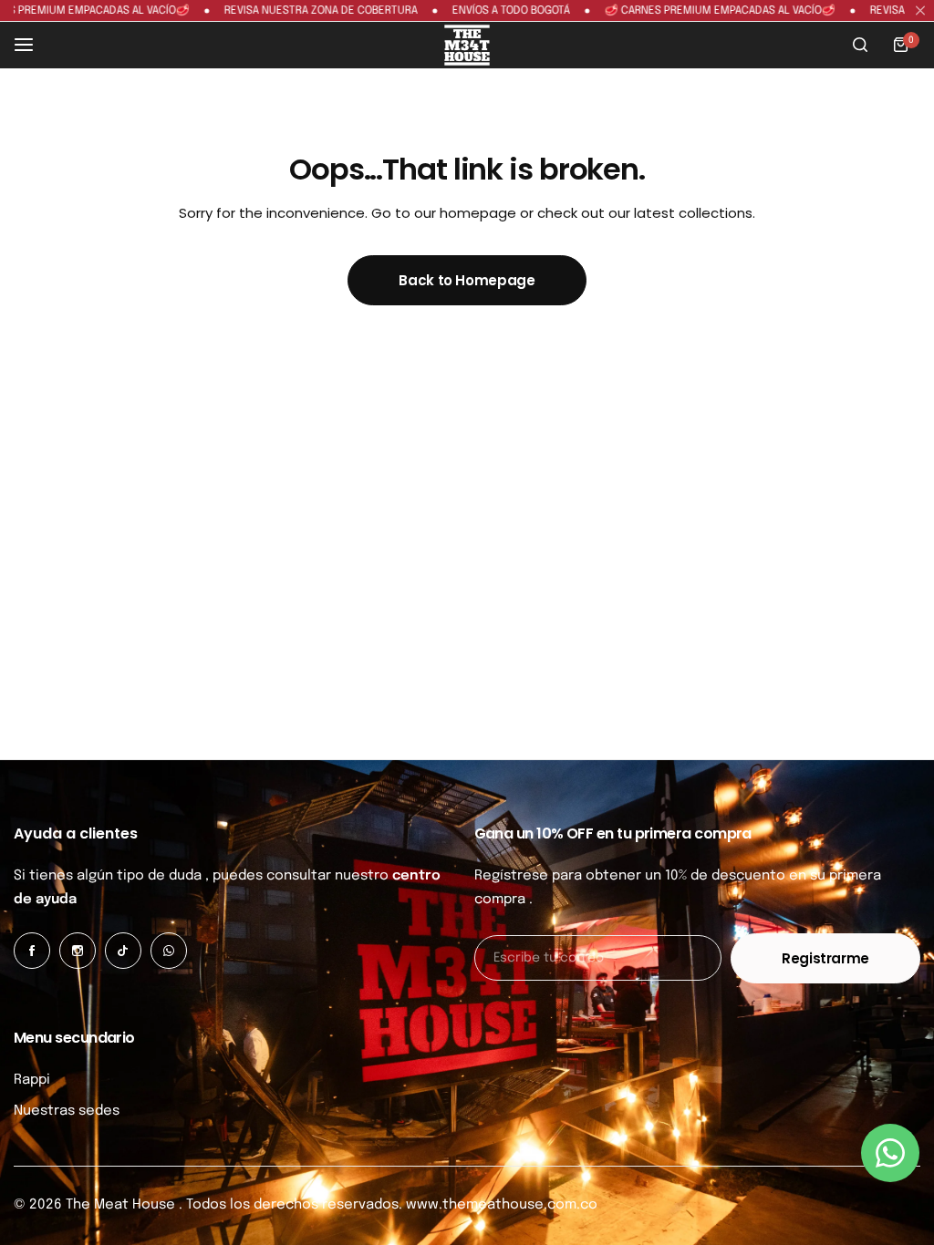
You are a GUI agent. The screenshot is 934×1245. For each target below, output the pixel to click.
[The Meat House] (467, 45)
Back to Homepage (466, 280)
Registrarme (825, 958)
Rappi (32, 1080)
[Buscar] (860, 45)
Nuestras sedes (66, 1111)
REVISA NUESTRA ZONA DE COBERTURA (290, 10)
